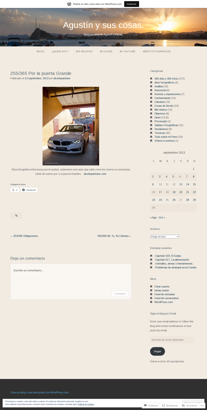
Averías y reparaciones (167, 94)
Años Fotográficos (157, 51)
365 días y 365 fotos (166, 78)
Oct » (162, 217)
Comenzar (131, 4)
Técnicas (159, 133)
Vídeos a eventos (164, 140)
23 (153, 200)
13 (180, 184)
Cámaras (159, 102)
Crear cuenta (161, 286)
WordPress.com (163, 302)
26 (174, 200)
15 (194, 184)
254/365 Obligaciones (25, 236)
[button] (71, 126)
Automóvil (160, 90)
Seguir (157, 351)
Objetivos (159, 113)
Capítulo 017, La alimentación (172, 259)
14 (187, 184)
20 (180, 192)
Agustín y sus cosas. (103, 25)
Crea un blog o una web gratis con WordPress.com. (39, 392)
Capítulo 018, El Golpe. (168, 255)
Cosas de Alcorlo (164, 105)
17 (160, 192)
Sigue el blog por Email (163, 313)
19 (174, 192)
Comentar (120, 293)
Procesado (160, 121)
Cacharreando (162, 98)
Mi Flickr (106, 51)
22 (194, 192)
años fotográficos (164, 82)
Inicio (40, 51)
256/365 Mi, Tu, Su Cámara (113, 236)
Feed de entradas (164, 294)
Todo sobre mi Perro (166, 136)
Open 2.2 (159, 117)
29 (194, 200)
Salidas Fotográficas (166, 125)
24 (160, 200)
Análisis (158, 86)
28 (187, 200)
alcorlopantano (62, 78)
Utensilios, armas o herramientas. (174, 263)
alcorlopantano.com (95, 174)
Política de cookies (86, 404)
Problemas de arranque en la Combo (175, 267)
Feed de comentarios (166, 298)
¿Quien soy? (60, 51)
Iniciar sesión (161, 290)
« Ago (153, 217)
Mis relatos (84, 51)
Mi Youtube (128, 51)
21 (187, 192)
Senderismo (161, 129)
